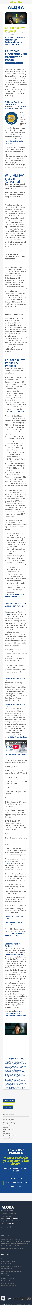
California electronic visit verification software (13, 1070)
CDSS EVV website (17, 411)
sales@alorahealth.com (12, 1218)
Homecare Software (17, 1088)
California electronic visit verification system (16, 1072)
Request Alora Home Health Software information (15, 595)
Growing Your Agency (9, 1123)
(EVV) (7, 614)
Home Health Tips (8, 1138)
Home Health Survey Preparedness (11, 1266)
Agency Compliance (8, 1129)
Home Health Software (8, 1261)
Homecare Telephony (7, 1278)
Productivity (6, 1125)
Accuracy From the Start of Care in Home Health (15, 1241)
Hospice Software (6, 1268)
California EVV (9, 1074)
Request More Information (16, 1183)
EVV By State (9, 33)
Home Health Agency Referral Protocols (12, 1248)
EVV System (4, 1273)
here (17, 44)
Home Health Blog (10, 1087)
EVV (4, 1131)
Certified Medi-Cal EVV (17, 1086)
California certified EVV (17, 1061)
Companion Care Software (9, 1286)
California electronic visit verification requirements (13, 1068)
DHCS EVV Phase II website (17, 737)
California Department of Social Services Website (15, 934)
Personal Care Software (8, 1283)
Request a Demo (16, 1179)
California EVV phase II (12, 1083)
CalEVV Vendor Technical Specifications (14, 924)
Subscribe (8, 1101)
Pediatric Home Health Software (11, 1271)
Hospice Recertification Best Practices (12, 1246)
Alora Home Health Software (14, 33)
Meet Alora (8, 1107)
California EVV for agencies (16, 1076)
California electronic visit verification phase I (15, 1064)
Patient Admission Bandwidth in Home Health (14, 1243)
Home (3, 1259)
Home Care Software (7, 1264)
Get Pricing (16, 1187)
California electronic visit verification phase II (16, 1066)
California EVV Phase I (16, 1082)
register (7, 863)
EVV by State (6, 1133)
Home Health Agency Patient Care (11, 1239)
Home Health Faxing (7, 1276)
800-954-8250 (16, 2)
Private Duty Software (8, 1281)
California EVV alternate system (14, 1074)
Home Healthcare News (10, 1136)
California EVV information (12, 1080)
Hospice (5, 1127)
